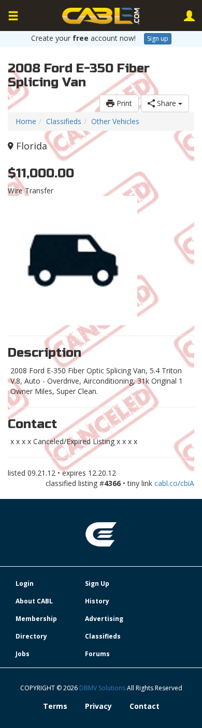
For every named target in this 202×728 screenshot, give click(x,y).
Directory (31, 636)
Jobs (23, 653)
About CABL (34, 601)
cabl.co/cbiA (174, 483)
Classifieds (63, 121)
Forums (97, 653)
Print (123, 103)
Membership (36, 618)
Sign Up (97, 583)
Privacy (98, 706)
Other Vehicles (115, 121)
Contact (144, 706)
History (97, 601)
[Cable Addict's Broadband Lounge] (101, 16)
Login (25, 583)
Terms (55, 706)
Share (166, 103)
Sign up (157, 38)
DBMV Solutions (103, 688)
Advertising (104, 618)
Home (26, 121)
